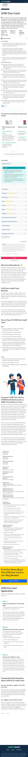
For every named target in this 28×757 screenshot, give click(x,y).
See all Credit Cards (5, 236)
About (8, 749)
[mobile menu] (26, 1)
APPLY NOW (14, 257)
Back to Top (23, 241)
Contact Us (18, 749)
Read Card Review (14, 581)
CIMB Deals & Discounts (19, 534)
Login (5, 154)
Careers (13, 749)
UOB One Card (16, 253)
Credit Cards (8, 253)
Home (2, 253)
